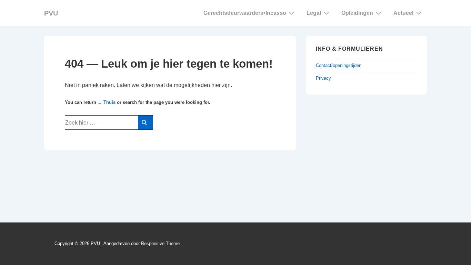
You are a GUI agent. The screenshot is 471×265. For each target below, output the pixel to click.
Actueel (403, 13)
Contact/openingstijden (338, 65)
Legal (314, 13)
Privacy (323, 78)
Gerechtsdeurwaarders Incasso (244, 13)
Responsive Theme (160, 243)
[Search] (145, 122)
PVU (51, 13)
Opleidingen (357, 13)
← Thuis (107, 102)
